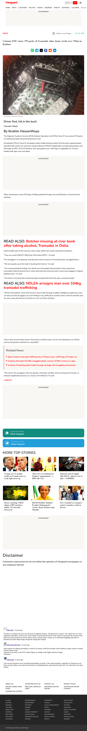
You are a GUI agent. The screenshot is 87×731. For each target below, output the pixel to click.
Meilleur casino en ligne (33, 688)
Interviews (48, 700)
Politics (32, 8)
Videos (66, 712)
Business (48, 8)
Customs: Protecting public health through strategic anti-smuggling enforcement (42, 365)
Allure (84, 8)
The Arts (67, 705)
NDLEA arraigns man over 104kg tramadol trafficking (42, 285)
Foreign (27, 707)
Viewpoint (67, 714)
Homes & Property (31, 712)
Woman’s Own (69, 716)
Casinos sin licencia (14, 691)
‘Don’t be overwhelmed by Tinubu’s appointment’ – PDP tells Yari (43, 476)
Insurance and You (31, 716)
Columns (75, 8)
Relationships (49, 714)
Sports (57, 8)
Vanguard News (11, 2)
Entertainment (30, 700)
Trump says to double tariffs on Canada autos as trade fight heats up (15, 476)
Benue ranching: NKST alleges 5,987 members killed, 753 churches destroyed (14, 506)
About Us (9, 684)
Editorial (66, 8)
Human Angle (29, 714)
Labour (47, 703)
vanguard (8, 380)
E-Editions (22, 8)
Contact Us (49, 684)
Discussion (9, 714)
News (14, 8)
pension (27, 719)
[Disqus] (43, 598)
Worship (67, 719)
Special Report (49, 716)
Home (8, 8)
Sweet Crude (68, 700)
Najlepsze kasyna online (51, 688)
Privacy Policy (70, 684)
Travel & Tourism (70, 709)
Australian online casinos (71, 688)
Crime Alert (10, 709)
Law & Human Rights (51, 705)
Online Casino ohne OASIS (14, 688)
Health (27, 709)
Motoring (47, 709)
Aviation (8, 703)
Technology (68, 703)
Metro (40, 8)
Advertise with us (32, 684)
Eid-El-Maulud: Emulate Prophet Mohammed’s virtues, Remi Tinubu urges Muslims (43, 506)
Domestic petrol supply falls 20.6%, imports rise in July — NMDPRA (71, 476)
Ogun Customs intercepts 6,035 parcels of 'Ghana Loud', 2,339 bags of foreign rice (42, 357)
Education (9, 716)
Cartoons (67, 707)
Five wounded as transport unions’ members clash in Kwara (71, 505)
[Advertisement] (43, 173)
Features (28, 705)
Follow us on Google (63, 33)
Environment (29, 703)
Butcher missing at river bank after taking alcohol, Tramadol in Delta (39, 243)
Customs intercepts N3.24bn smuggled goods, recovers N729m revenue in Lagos (42, 361)
